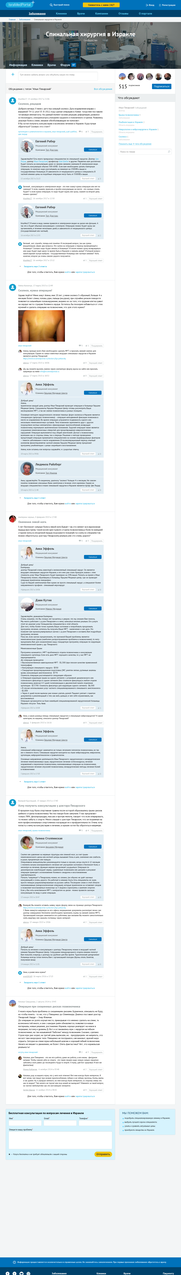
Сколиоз (123, 136)
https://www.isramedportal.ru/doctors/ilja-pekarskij (44, 358)
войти (68, 272)
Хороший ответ (88, 178)
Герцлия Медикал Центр (55, 393)
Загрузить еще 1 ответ (34, 498)
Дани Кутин (43, 600)
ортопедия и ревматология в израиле (34, 131)
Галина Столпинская (48, 838)
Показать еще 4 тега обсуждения (135, 143)
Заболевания (37, 13)
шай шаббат (71, 131)
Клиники (61, 13)
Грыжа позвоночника (129, 114)
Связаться (93, 149)
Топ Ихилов (51, 473)
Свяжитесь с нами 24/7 (101, 5)
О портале (145, 13)
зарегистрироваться (85, 272)
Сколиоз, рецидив (29, 104)
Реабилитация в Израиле (131, 122)
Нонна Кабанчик (30, 1069)
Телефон (83, 1118)
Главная (12, 19)
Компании (101, 13)
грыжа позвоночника (41, 830)
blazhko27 (27, 198)
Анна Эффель (44, 384)
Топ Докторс (52, 149)
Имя (11, 1118)
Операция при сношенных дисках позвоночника (49, 1006)
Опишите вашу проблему (21, 1129)
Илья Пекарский (41, 161)
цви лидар (22, 134)
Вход (151, 5)
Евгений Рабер (45, 141)
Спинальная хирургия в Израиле (48, 19)
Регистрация (168, 5)
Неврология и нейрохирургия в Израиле (139, 129)
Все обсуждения (103, 89)
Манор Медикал (53, 608)
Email (47, 1118)
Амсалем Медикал (54, 847)
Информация (18, 65)
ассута (21, 1052)
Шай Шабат (63, 161)
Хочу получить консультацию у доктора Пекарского (51, 805)
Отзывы (123, 13)
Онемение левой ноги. (32, 522)
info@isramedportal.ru (49, 371)
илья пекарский (58, 131)
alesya (26, 363)
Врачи (81, 13)
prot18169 (27, 976)
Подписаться (161, 86)
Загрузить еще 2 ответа (35, 266)
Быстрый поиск (61, 5)
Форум (65, 65)
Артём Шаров (29, 1090)
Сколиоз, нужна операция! (35, 290)
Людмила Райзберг (48, 464)
